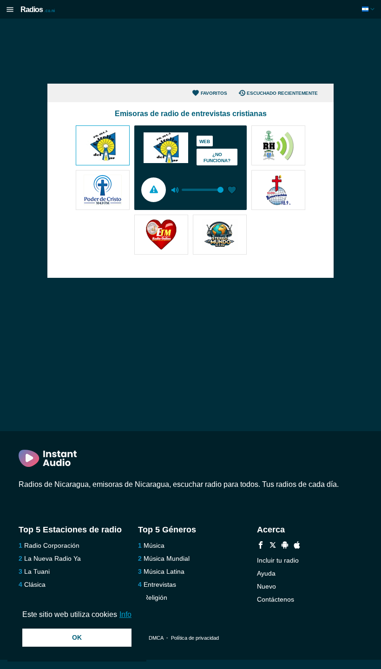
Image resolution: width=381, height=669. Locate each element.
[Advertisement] (190, 51)
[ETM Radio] (161, 235)
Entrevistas (160, 584)
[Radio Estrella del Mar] (102, 146)
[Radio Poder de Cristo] (102, 191)
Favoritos (214, 93)
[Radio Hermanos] (278, 146)
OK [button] (77, 637)
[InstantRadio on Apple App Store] (297, 546)
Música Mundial (167, 558)
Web (204, 141)
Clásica (35, 584)
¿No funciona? (217, 157)
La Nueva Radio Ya (52, 558)
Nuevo (266, 586)
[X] (272, 546)
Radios (37, 9)
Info (125, 614)
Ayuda (266, 573)
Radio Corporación (51, 545)
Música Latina (164, 571)
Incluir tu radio (278, 560)
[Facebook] (260, 546)
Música (154, 545)
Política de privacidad (195, 638)
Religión (155, 597)
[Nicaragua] (369, 9)
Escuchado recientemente (282, 93)
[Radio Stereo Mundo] (219, 235)
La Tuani (37, 571)
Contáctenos (275, 599)
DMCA (156, 638)
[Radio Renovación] (278, 191)
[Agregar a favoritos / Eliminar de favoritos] (232, 191)
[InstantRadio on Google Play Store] (285, 546)
